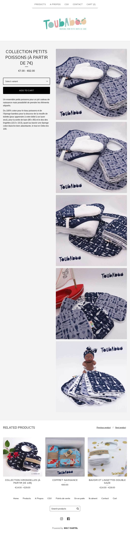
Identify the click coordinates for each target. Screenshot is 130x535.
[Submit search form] (77, 508)
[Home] (65, 24)
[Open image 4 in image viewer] (91, 303)
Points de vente (63, 498)
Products (40, 4)
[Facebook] (68, 518)
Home (16, 498)
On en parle (79, 498)
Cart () (91, 4)
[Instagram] (61, 518)
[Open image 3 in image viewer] (91, 230)
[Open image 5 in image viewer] (91, 376)
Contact (78, 4)
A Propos (55, 4)
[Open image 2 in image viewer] (91, 157)
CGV (67, 4)
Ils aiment (93, 498)
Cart (115, 498)
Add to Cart (26, 90)
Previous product (104, 427)
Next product (120, 427)
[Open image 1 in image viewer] (91, 84)
